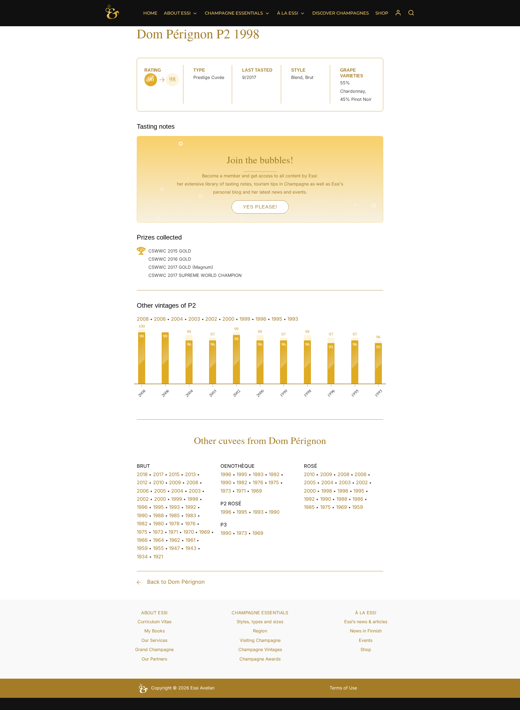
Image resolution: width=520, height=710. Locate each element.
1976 (190, 523)
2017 (158, 474)
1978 (174, 523)
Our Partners (154, 659)
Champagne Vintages (260, 649)
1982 (142, 523)
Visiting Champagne (260, 640)
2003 (194, 319)
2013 (190, 474)
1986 (357, 499)
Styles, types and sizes (260, 621)
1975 (142, 532)
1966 (142, 540)
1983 (190, 515)
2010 (158, 482)
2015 (174, 474)
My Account (398, 13)
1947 (174, 548)
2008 (143, 319)
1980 (158, 523)
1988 (158, 515)
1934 (142, 556)
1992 (190, 507)
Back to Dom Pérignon (176, 582)
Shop (381, 13)
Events (365, 640)
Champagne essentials (234, 13)
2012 (142, 482)
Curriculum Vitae (154, 621)
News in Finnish (366, 630)
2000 (228, 319)
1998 (192, 499)
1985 (174, 515)
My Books (154, 630)
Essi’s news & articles (365, 621)
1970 (188, 532)
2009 (175, 482)
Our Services (154, 640)
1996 (260, 319)
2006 (160, 319)
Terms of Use (343, 688)
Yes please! (260, 207)
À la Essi (287, 13)
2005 (160, 491)
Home (150, 13)
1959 (142, 548)
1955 (158, 548)
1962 (174, 540)
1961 (190, 540)
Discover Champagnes (340, 13)
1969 (204, 532)
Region (260, 630)
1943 (190, 548)
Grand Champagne (154, 649)
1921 (158, 556)
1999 (244, 319)
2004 (177, 319)
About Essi (177, 13)
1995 (276, 319)
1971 (173, 532)
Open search (411, 12)
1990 (142, 515)
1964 (158, 540)
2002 (211, 319)
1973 (158, 532)
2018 (142, 474)
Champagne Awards (260, 659)
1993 (292, 319)
